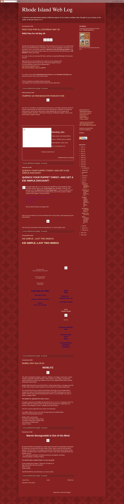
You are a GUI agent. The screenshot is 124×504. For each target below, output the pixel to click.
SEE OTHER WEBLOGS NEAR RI (87, 125)
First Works (33, 108)
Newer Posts (26, 480)
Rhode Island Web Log (47, 9)
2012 (82, 151)
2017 (82, 147)
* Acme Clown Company (85, 113)
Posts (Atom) (32, 482)
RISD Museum (35, 47)
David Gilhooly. (26, 217)
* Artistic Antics (82, 116)
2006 (82, 162)
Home (48, 480)
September (85, 172)
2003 (82, 232)
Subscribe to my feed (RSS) (86, 128)
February (84, 230)
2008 (82, 157)
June (83, 180)
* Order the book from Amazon (86, 122)
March (84, 228)
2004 (82, 166)
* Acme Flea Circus (84, 114)
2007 (82, 160)
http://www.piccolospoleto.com (30, 66)
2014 (82, 149)
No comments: (44, 88)
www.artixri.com (61, 146)
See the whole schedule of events (31, 114)
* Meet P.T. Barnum (84, 117)
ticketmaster (47, 81)
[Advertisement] (84, 82)
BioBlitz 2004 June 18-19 (33, 363)
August (84, 175)
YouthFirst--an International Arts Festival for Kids (43, 96)
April (83, 225)
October (84, 170)
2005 (82, 164)
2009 (82, 155)
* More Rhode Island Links (85, 123)
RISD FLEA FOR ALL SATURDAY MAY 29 (41, 29)
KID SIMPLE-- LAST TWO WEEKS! (38, 239)
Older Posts (70, 480)
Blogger (69, 492)
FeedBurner (88, 129)
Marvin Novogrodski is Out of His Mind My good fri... (85, 220)
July (83, 177)
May (83, 182)
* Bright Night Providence (85, 111)
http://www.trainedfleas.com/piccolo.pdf (32, 67)
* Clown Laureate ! (83, 119)
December (85, 168)
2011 (82, 153)
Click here (25, 409)
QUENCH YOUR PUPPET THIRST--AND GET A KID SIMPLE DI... (85, 202)
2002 (82, 235)
